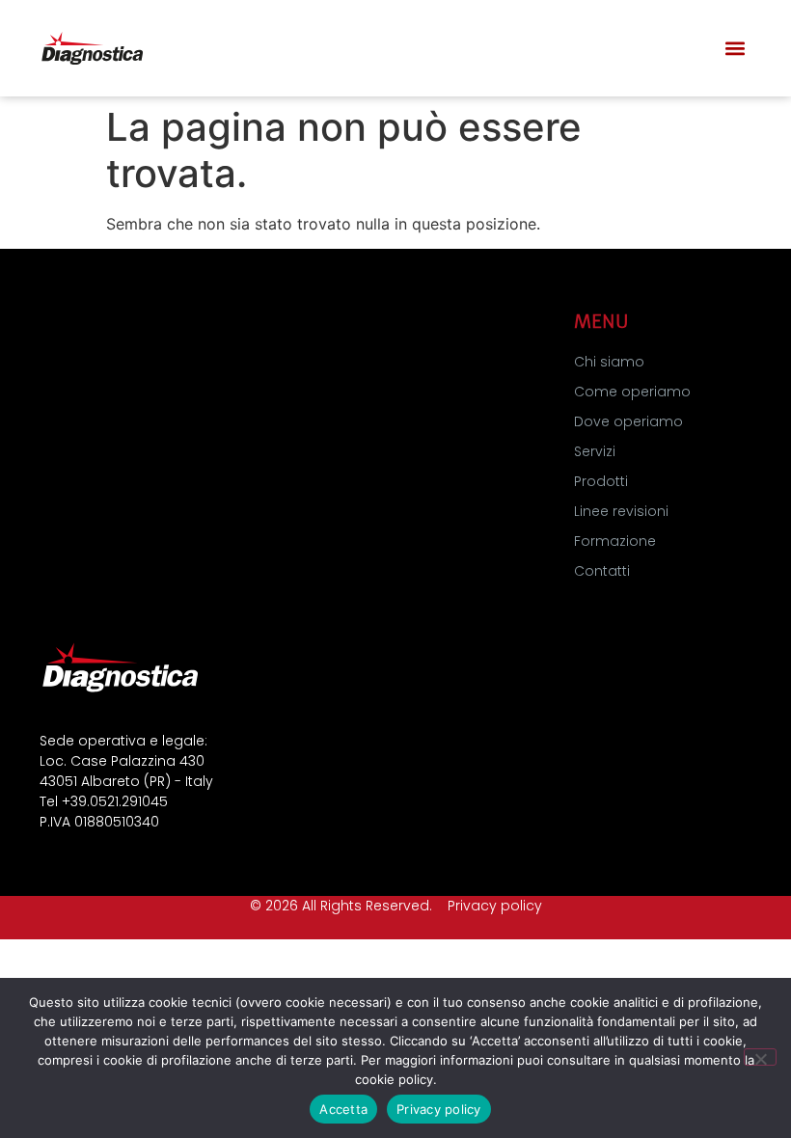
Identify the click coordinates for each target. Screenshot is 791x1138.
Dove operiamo (628, 421)
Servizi (594, 451)
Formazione (615, 541)
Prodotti (601, 481)
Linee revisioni (621, 511)
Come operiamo (632, 391)
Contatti (602, 571)
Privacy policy (495, 905)
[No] (760, 1057)
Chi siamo (609, 361)
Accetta (343, 1109)
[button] (735, 49)
